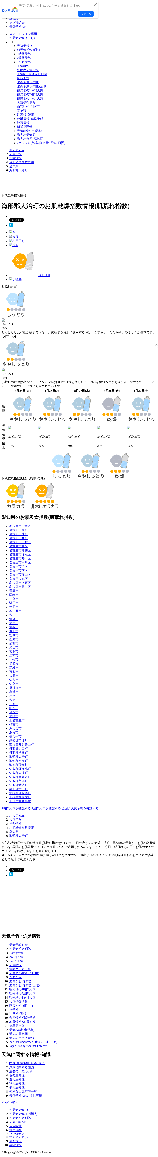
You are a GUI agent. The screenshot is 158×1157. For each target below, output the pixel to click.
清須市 (13, 716)
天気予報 (15, 154)
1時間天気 (24, 54)
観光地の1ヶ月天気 (30, 98)
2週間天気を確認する (46, 808)
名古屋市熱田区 (20, 558)
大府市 (13, 675)
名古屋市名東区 (20, 582)
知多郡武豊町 (18, 785)
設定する (86, 13)
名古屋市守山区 (20, 574)
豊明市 (13, 700)
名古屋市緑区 (18, 578)
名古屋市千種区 (20, 526)
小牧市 (13, 659)
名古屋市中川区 (20, 562)
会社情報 (15, 1145)
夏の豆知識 (17, 1079)
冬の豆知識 (17, 1087)
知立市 (13, 683)
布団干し (18, 241)
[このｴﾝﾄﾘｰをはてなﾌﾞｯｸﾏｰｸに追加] (11, 225)
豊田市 (13, 631)
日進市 (13, 704)
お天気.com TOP (20, 1110)
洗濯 (15, 236)
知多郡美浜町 (18, 781)
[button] (156, 344)
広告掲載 (15, 1126)
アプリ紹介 (17, 22)
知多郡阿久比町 (20, 768)
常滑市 (13, 651)
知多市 (13, 679)
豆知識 (13, 18)
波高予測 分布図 (28, 82)
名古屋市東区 (18, 530)
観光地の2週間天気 (30, 94)
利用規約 (15, 1130)
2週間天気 (24, 58)
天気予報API (18, 26)
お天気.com (16, 150)
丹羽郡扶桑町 (18, 752)
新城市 (13, 667)
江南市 (13, 655)
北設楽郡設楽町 (20, 793)
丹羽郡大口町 (18, 748)
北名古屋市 (17, 720)
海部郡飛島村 (18, 764)
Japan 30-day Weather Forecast (28, 1046)
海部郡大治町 (18, 170)
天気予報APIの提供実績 (25, 1095)
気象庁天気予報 (28, 70)
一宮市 (13, 598)
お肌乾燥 (44, 275)
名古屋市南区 (18, 570)
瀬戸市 (13, 603)
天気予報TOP (26, 45)
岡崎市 (13, 594)
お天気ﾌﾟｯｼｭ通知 (28, 49)
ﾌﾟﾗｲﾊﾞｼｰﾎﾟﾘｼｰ (19, 1137)
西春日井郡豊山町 (21, 744)
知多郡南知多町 (20, 777)
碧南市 (13, 623)
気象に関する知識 (21, 1067)
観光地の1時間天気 (30, 90)
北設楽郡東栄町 (20, 797)
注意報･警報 (25, 114)
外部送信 (15, 1141)
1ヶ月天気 (24, 62)
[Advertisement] (72, 184)
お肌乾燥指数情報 (21, 162)
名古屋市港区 (18, 566)
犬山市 (13, 647)
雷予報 (21, 110)
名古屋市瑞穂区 (20, 554)
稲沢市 (13, 663)
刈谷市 (13, 627)
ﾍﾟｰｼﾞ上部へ (10, 1102)
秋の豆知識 (17, 1083)
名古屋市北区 (18, 534)
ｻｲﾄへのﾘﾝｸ (17, 1134)
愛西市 (13, 712)
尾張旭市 (15, 688)
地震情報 (23, 122)
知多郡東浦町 (18, 773)
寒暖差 (17, 279)
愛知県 (13, 166)
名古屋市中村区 (20, 542)
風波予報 (23, 78)
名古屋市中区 (18, 546)
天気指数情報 (26, 102)
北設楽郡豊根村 (20, 801)
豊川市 (13, 615)
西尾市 (13, 639)
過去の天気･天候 (20, 1071)
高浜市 (13, 692)
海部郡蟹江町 (18, 760)
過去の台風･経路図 (30, 139)
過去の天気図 (26, 134)
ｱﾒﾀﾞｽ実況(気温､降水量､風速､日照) (41, 143)
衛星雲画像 (24, 126)
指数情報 (15, 158)
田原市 (13, 708)
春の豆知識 (17, 1075)
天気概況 (23, 66)
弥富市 (13, 724)
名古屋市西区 (18, 538)
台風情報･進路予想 (30, 118)
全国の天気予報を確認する (80, 808)
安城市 (13, 635)
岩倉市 (13, 696)
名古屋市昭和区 (20, 550)
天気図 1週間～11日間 (32, 74)
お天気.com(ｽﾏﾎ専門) (23, 1114)
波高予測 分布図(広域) (32, 86)
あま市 (13, 732)
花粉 (15, 245)
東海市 (13, 671)
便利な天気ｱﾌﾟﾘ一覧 (23, 1091)
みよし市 (15, 728)
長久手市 (15, 736)
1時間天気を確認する (16, 808)
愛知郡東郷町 (18, 740)
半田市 (13, 607)
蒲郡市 (13, 643)
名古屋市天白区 (20, 586)
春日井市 (15, 611)
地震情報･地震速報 (22, 1021)
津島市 (13, 619)
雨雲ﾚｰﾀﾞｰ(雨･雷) (28, 106)
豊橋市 (13, 590)
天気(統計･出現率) (29, 130)
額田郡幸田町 (18, 789)
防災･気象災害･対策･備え (27, 1063)
